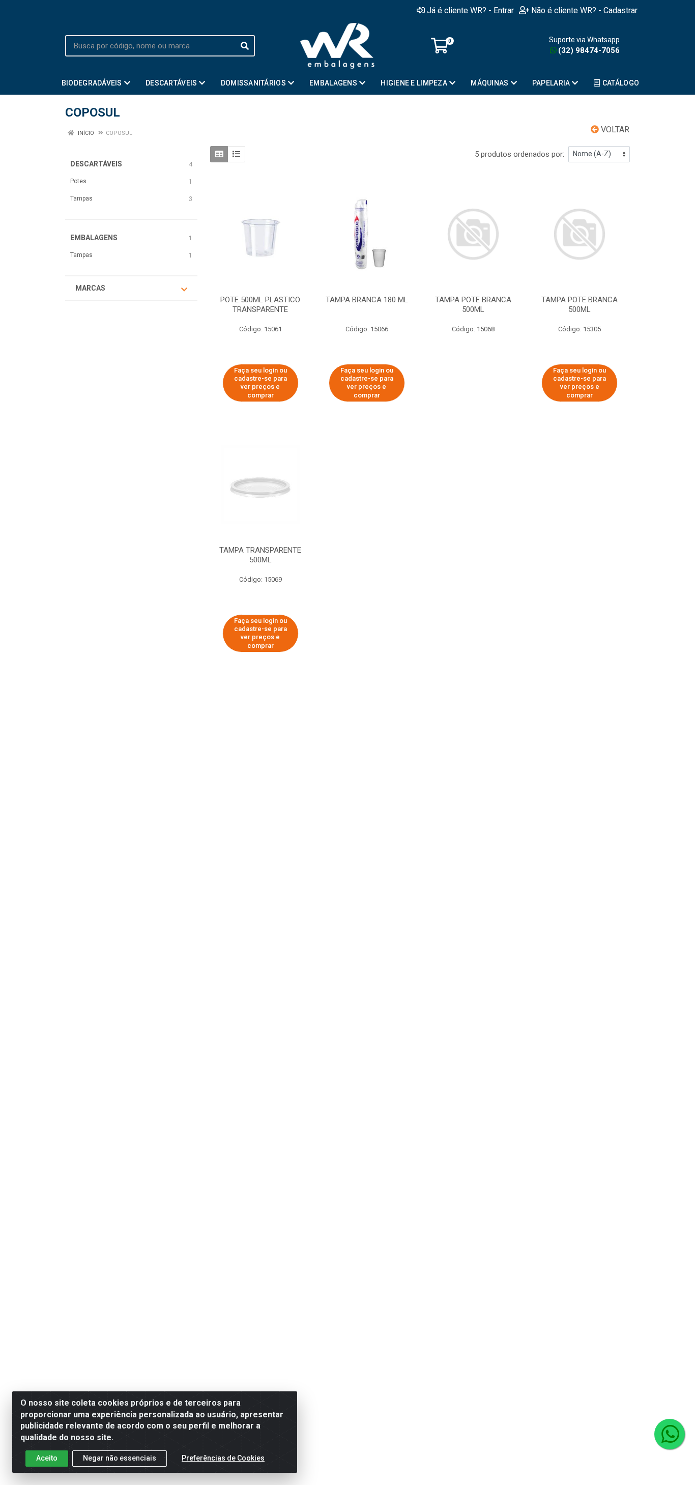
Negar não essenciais (119, 1458)
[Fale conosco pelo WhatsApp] (669, 1434)
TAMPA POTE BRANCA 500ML (579, 304)
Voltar (614, 129)
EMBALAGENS (94, 238)
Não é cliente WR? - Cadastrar (584, 10)
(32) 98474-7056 (589, 50)
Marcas (90, 288)
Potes (78, 181)
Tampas (81, 198)
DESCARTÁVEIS (96, 164)
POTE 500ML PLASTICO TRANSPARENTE (260, 304)
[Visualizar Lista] (236, 154)
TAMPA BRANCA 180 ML (367, 299)
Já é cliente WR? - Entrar (470, 10)
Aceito (46, 1458)
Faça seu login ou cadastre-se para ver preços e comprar (260, 382)
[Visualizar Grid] (219, 154)
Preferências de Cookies (223, 1458)
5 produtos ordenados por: (519, 154)
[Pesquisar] (244, 45)
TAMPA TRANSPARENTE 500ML (260, 555)
